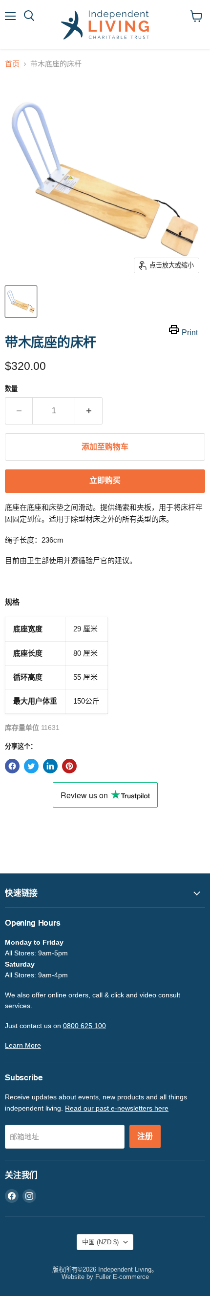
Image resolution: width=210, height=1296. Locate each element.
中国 (100, 1242)
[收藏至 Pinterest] (69, 766)
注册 (145, 1136)
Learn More (23, 1045)
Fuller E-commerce (122, 1276)
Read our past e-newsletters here (116, 1108)
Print (190, 332)
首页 (12, 64)
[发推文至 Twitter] (31, 766)
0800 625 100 (84, 1026)
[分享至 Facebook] (12, 766)
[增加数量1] (89, 411)
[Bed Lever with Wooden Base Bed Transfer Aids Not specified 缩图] (21, 301)
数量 (11, 388)
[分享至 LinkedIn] (50, 766)
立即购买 (105, 480)
